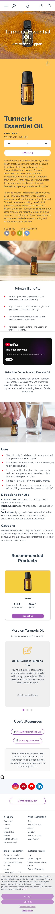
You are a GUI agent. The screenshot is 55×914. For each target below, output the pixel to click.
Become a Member (12, 855)
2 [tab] (27, 710)
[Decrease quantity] (8, 143)
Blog (29, 821)
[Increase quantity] (46, 143)
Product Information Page (28, 732)
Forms (6, 869)
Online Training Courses (14, 859)
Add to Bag (27, 153)
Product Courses (34, 825)
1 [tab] (23, 710)
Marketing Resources (29, 741)
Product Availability (36, 869)
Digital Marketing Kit (12, 872)
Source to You (10, 843)
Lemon (27, 598)
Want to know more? (28, 907)
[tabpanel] (27, 674)
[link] (41, 6)
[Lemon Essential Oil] (27, 582)
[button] (6, 233)
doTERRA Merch (10, 839)
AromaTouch (33, 839)
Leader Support (34, 859)
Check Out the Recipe (27, 695)
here (25, 889)
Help (30, 855)
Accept (27, 896)
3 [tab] (31, 710)
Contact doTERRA (27, 801)
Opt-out (28, 902)
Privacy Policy (27, 911)
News (6, 828)
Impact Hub (9, 832)
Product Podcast (35, 835)
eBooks (31, 828)
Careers (7, 825)
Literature (32, 832)
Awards (7, 835)
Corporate (8, 821)
